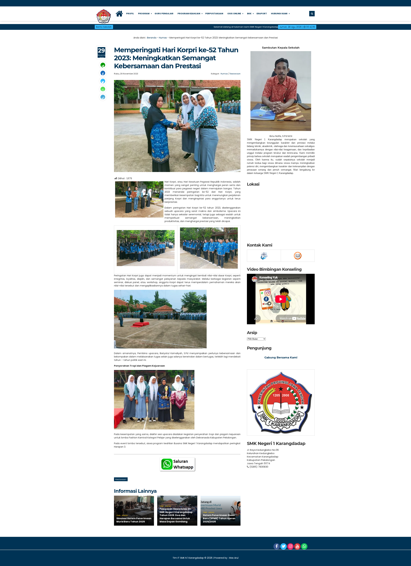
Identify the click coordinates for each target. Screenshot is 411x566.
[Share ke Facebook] (102, 73)
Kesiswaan (235, 73)
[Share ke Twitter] (102, 81)
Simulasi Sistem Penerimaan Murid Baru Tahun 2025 (133, 520)
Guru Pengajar (164, 13)
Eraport (262, 13)
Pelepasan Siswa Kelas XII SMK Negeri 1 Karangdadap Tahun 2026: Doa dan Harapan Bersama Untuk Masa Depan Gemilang (176, 515)
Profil (130, 13)
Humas (163, 37)
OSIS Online (234, 13)
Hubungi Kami (279, 13)
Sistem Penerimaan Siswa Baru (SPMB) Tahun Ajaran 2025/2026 (219, 518)
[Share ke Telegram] (102, 97)
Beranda (151, 37)
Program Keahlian (189, 13)
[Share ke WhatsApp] (102, 89)
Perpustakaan (214, 13)
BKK (249, 13)
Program (143, 13)
